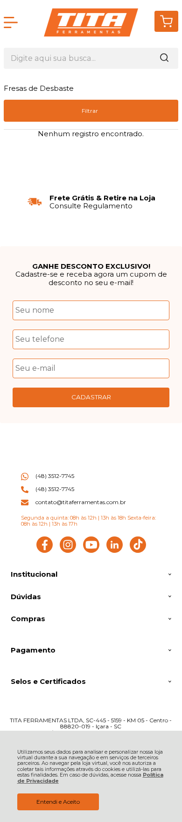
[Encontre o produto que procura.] (164, 58)
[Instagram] (68, 550)
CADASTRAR (91, 397)
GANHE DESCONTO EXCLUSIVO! (91, 266)
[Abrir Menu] (11, 22)
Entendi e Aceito (58, 801)
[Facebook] (44, 550)
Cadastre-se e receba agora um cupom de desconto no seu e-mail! (91, 278)
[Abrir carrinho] (166, 21)
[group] (91, 202)
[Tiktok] (138, 550)
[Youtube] (91, 550)
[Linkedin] (114, 550)
